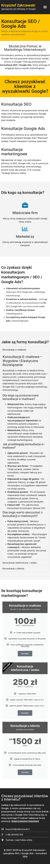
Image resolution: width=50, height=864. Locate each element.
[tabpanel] (25, 456)
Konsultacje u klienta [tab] (13, 568)
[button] (45, 7)
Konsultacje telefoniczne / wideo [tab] (20, 562)
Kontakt (25, 653)
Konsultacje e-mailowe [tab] (14, 349)
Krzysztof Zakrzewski (18, 5)
